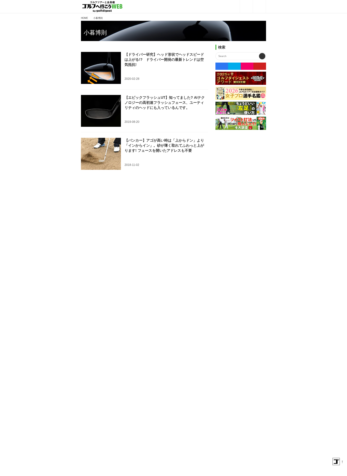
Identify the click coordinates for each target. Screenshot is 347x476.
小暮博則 (95, 32)
